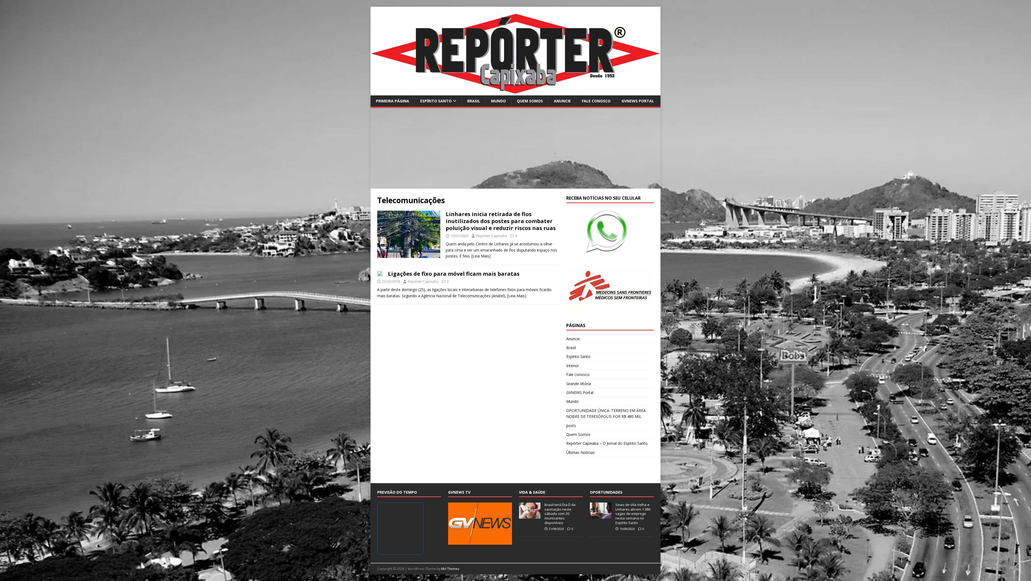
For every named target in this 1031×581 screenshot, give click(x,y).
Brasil (473, 100)
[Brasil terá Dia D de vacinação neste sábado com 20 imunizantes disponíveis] (529, 515)
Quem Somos (530, 100)
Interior (572, 365)
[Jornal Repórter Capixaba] (515, 92)
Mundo (498, 100)
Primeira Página (392, 100)
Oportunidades (606, 492)
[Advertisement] (515, 148)
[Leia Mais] (481, 256)
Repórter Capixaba (491, 235)
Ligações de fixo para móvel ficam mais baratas (454, 273)
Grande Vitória (578, 383)
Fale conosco (596, 100)
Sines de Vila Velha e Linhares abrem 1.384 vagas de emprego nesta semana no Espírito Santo (632, 513)
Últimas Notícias (580, 452)
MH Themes (450, 568)
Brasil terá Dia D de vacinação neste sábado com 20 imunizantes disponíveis (560, 513)
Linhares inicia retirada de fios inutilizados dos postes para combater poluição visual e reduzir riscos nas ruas (501, 221)
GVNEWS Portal (638, 100)
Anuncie (562, 100)
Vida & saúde (532, 492)
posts (571, 425)
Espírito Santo (436, 100)
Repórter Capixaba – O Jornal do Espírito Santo (607, 443)
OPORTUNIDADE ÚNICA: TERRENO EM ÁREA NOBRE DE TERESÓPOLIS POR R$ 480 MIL (606, 413)
